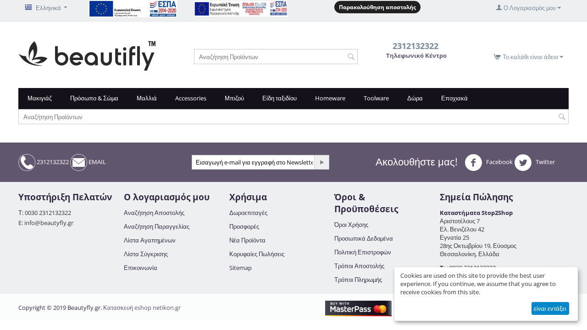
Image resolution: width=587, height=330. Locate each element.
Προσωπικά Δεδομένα (363, 238)
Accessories (190, 98)
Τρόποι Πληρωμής (358, 279)
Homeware (330, 98)
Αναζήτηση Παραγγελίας (156, 226)
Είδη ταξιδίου (279, 98)
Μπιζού (234, 98)
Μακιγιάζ (40, 98)
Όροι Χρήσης (351, 224)
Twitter (544, 162)
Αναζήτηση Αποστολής (154, 213)
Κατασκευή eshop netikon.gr (142, 307)
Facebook (499, 162)
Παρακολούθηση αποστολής (377, 7)
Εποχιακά (454, 98)
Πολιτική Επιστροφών (362, 252)
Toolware (376, 98)
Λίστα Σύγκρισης (146, 254)
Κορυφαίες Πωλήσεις (256, 254)
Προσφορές (244, 226)
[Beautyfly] (86, 55)
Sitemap (240, 268)
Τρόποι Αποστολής (359, 266)
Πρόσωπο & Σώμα (94, 98)
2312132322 (52, 162)
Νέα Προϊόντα (247, 240)
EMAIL (96, 162)
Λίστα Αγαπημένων (150, 240)
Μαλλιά (147, 98)
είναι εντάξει (550, 308)
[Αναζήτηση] (350, 57)
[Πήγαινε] (321, 162)
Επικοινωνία (140, 268)
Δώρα (415, 98)
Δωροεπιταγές (248, 213)
